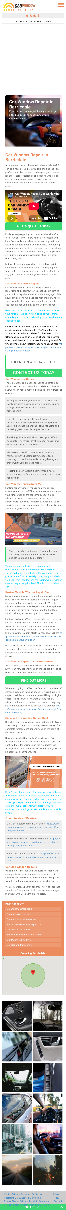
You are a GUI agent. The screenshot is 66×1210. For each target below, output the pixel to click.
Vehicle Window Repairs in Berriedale (23, 1194)
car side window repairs (19, 945)
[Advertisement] (33, 61)
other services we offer (19, 940)
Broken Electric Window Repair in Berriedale (26, 1201)
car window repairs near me (21, 919)
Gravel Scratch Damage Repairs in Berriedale (27, 1205)
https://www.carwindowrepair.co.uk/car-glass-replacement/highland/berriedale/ (33, 347)
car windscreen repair (18, 914)
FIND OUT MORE (33, 680)
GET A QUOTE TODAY (33, 226)
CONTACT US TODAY (34, 372)
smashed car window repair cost (24, 934)
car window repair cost (19, 929)
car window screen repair (20, 909)
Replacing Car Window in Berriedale (22, 1198)
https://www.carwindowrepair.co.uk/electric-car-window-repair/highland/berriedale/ (33, 636)
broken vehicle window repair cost (24, 924)
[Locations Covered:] (3, 5)
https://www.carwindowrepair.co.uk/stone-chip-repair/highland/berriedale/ (33, 709)
